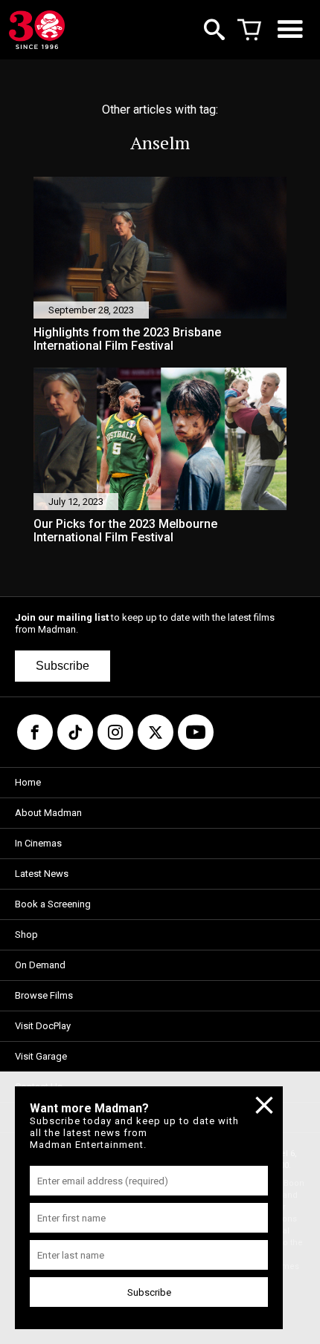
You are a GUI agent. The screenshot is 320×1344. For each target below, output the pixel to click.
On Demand (40, 965)
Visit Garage (41, 1056)
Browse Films (44, 995)
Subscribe (62, 665)
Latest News (41, 873)
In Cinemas (38, 843)
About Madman (48, 812)
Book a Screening (53, 904)
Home (28, 782)
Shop (26, 934)
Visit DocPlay (43, 1025)
